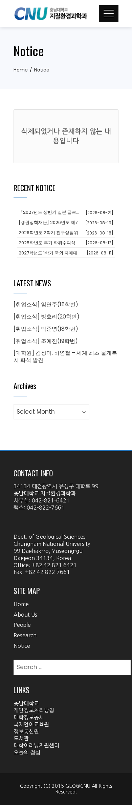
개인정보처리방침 (34, 710)
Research (25, 635)
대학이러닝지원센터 (36, 745)
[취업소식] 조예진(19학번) (46, 341)
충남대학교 (26, 703)
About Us (25, 614)
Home (21, 604)
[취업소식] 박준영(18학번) (46, 329)
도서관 (21, 738)
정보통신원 (26, 731)
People (22, 624)
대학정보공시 (29, 717)
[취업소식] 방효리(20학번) (47, 317)
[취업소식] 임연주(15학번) (46, 304)
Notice (22, 645)
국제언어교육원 (31, 724)
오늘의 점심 (27, 752)
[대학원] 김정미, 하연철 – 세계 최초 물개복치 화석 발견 (65, 356)
